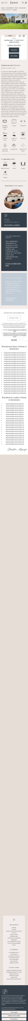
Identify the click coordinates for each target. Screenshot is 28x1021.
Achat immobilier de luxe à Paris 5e (15, 412)
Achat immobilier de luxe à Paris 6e (15, 414)
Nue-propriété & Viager (14, 941)
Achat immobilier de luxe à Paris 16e (15, 435)
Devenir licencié (14, 963)
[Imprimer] (23, 35)
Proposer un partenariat (14, 979)
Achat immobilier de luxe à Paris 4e (15, 410)
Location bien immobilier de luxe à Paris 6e (15, 363)
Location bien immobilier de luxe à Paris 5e (15, 361)
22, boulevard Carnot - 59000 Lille (11, 222)
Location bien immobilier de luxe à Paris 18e (15, 388)
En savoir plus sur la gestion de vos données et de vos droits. (14, 327)
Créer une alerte (14, 975)
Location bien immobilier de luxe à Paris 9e (15, 369)
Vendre (14, 927)
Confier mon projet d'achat (14, 972)
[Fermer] (24, 986)
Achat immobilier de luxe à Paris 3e (15, 408)
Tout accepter (14, 1012)
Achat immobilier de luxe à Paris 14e (15, 431)
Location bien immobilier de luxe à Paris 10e (15, 372)
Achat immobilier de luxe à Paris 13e (15, 429)
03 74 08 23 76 (7, 220)
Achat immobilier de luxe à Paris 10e (15, 422)
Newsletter (14, 977)
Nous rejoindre (14, 959)
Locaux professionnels (14, 943)
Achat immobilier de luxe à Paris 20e (15, 444)
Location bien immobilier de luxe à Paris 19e (15, 391)
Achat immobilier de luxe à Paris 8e (15, 418)
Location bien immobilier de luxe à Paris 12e (15, 376)
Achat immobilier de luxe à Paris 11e (15, 425)
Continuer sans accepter (14, 1015)
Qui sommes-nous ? (14, 952)
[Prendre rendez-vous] (26, 3)
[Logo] (14, 2)
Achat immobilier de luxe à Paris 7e (15, 416)
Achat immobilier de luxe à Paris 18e (15, 439)
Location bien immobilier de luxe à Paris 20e (15, 393)
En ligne (14, 56)
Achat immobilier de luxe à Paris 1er (15, 403)
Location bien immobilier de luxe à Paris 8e (15, 367)
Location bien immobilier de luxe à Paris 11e (15, 374)
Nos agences (14, 954)
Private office (14, 934)
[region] (14, 1003)
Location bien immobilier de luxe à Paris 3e (15, 357)
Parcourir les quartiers (11, 299)
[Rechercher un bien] (23, 3)
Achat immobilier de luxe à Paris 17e (15, 437)
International (14, 936)
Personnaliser (14, 1019)
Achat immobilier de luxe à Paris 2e (15, 405)
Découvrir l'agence (12, 225)
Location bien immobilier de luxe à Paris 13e (15, 378)
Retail (14, 945)
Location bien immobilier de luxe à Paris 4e (15, 359)
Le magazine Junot (14, 957)
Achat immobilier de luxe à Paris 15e (15, 433)
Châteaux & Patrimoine (14, 938)
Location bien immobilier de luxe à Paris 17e (15, 386)
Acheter (14, 929)
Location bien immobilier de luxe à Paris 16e (15, 384)
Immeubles (14, 939)
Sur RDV (14, 50)
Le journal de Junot (14, 956)
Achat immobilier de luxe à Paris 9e (15, 420)
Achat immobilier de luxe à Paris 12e (15, 427)
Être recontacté (14, 974)
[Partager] (19, 35)
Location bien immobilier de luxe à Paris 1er (15, 352)
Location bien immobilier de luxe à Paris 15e (15, 382)
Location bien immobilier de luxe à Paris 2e (15, 354)
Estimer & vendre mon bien (14, 970)
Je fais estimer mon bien (13, 265)
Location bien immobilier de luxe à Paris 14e (15, 380)
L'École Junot (14, 961)
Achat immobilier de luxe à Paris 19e (15, 442)
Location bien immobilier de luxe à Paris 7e (15, 365)
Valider (14, 340)
